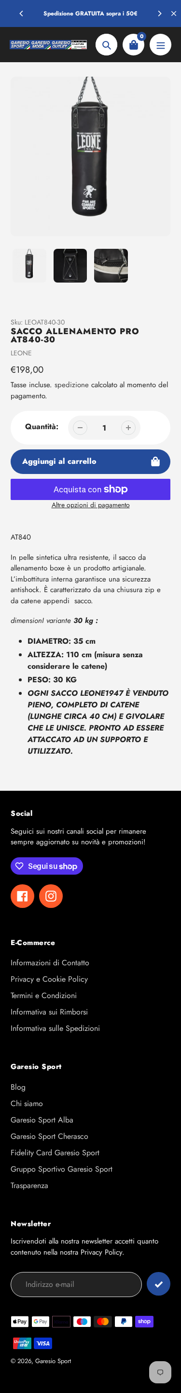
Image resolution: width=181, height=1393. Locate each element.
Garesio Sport (53, 1361)
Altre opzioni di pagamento (91, 505)
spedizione (73, 384)
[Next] (159, 13)
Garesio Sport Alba (42, 1119)
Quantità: (41, 426)
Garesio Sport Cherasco (49, 1136)
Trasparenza (29, 1185)
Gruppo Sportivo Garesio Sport (61, 1169)
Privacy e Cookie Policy (49, 979)
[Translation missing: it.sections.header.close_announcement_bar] (174, 13)
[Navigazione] (160, 44)
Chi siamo (27, 1103)
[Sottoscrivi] (158, 1284)
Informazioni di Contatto (50, 962)
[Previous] (22, 13)
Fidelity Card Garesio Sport (55, 1152)
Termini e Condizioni (44, 995)
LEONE (21, 353)
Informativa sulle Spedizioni (55, 1028)
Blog (18, 1087)
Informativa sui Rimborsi (49, 1011)
